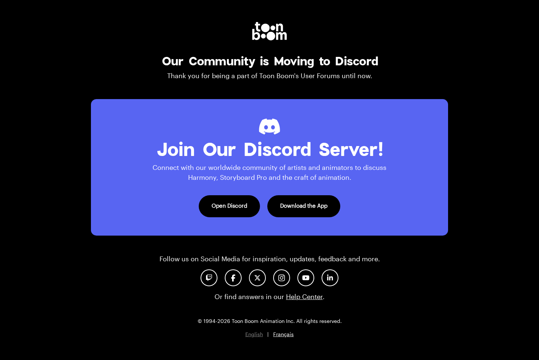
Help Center (304, 296)
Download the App (303, 205)
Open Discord (229, 205)
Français (283, 334)
